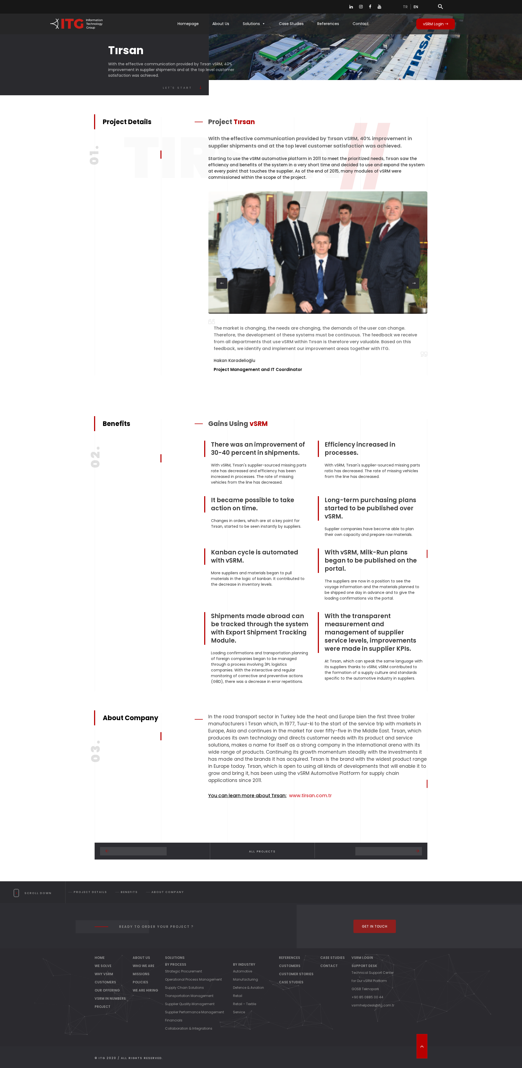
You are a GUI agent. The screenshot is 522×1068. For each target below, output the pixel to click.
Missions (141, 974)
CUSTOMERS (105, 982)
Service (239, 1012)
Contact (361, 23)
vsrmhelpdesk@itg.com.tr (373, 1005)
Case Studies (291, 23)
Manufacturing (245, 979)
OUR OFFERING (107, 990)
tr (405, 7)
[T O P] (422, 1046)
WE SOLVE (103, 965)
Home (100, 957)
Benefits (129, 892)
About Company (167, 892)
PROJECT (102, 1006)
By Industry (244, 964)
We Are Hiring (145, 990)
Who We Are (143, 965)
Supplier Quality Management (190, 1004)
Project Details (90, 892)
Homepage (188, 23)
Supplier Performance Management (194, 1012)
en (416, 7)
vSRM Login (434, 24)
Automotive (242, 971)
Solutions (251, 23)
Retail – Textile (244, 1004)
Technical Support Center (373, 972)
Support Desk (364, 965)
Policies (140, 982)
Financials (173, 1020)
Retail (237, 995)
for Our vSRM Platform (369, 980)
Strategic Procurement (183, 971)
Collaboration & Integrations (188, 1028)
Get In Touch (374, 926)
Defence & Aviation (248, 987)
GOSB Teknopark (365, 989)
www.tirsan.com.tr (310, 795)
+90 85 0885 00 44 (367, 997)
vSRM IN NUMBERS (110, 998)
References (328, 23)
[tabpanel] (317, 283)
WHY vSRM (104, 974)
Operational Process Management (193, 979)
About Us (220, 23)
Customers (289, 965)
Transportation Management (189, 995)
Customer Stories (296, 974)
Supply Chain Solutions (184, 987)
